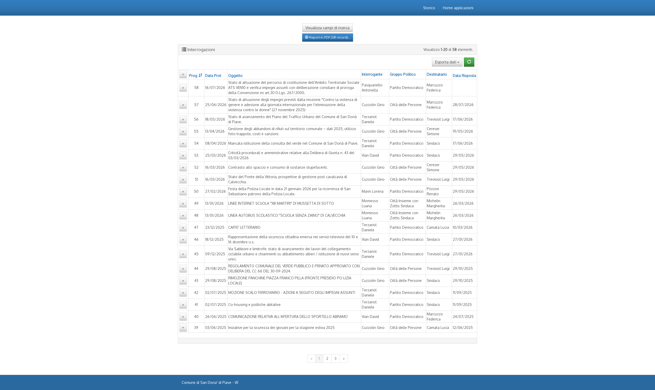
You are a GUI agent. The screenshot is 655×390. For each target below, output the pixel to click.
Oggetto (235, 75)
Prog (193, 75)
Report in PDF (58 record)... (329, 37)
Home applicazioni (458, 8)
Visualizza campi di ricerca (327, 27)
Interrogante (372, 74)
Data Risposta (464, 75)
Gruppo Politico (403, 74)
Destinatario (437, 74)
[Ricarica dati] (469, 62)
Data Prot (213, 75)
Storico (429, 8)
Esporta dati (446, 62)
